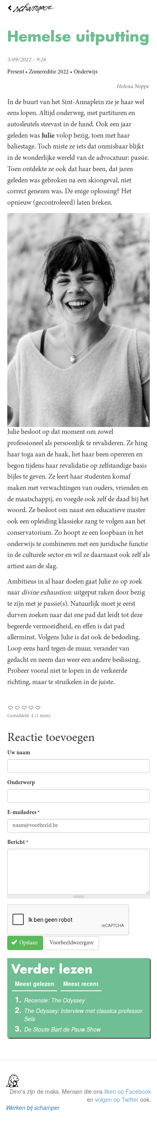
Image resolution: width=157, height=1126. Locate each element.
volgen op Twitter (116, 1099)
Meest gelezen (36, 983)
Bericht (18, 843)
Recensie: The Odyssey (54, 1000)
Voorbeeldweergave (72, 943)
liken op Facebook (127, 1091)
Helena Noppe (132, 87)
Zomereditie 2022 (49, 72)
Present (15, 72)
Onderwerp (21, 783)
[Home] (78, 8)
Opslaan (28, 943)
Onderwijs (85, 72)
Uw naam (18, 753)
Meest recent (81, 983)
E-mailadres (23, 813)
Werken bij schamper (33, 1107)
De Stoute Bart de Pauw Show (62, 1029)
